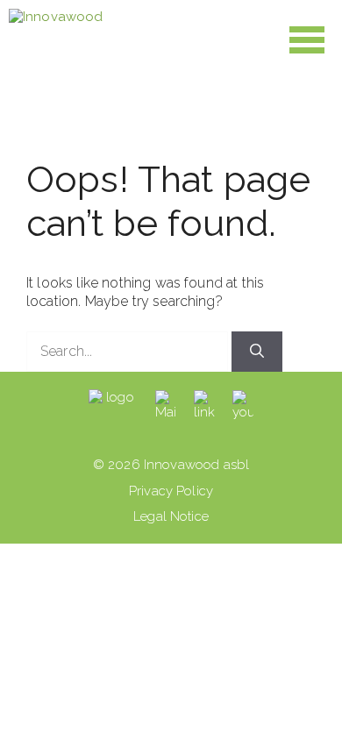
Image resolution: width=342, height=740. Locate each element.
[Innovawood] (56, 39)
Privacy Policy (171, 491)
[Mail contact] (165, 406)
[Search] (257, 351)
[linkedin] (204, 406)
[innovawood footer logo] (113, 405)
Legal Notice (171, 516)
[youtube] (242, 406)
